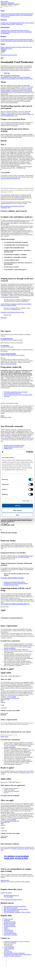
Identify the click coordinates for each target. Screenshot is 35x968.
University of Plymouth (10, 941)
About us (6, 929)
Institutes (3, 22)
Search (3, 4)
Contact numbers (9, 932)
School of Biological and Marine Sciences (11, 899)
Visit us (6, 950)
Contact (10, 48)
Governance (18, 47)
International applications (16, 618)
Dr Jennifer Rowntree (7, 338)
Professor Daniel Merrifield (8, 354)
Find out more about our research (10, 297)
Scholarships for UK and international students (16, 583)
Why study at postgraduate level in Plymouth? (16, 392)
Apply (17, 78)
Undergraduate (9, 13)
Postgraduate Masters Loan (25, 556)
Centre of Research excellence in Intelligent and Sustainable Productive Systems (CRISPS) (16, 90)
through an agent (25, 772)
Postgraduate (16, 13)
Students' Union (8, 448)
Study (3, 11)
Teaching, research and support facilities (14, 445)
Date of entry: (4, 676)
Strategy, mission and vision (8, 47)
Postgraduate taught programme (9, 55)
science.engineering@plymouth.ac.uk (10, 178)
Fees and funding (11, 78)
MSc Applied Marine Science (11, 910)
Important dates (28, 15)
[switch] (30, 484)
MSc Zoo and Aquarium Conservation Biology (16, 909)
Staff (2, 51)
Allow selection (17, 510)
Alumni (24, 47)
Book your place (5, 880)
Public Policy (19, 24)
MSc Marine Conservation (11, 908)
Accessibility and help (10, 933)
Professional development (26, 13)
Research (4, 20)
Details (6, 77)
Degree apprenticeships (20, 39)
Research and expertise (10, 923)
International (5, 27)
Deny (17, 515)
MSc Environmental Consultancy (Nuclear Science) (17, 912)
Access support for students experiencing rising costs (15, 604)
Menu (10, 4)
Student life (4, 15)
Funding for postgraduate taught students (14, 582)
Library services (20, 15)
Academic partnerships (17, 41)
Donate (26, 41)
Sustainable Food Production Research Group (12, 312)
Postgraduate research (15, 22)
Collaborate (31, 41)
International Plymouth (10, 921)
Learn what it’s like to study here (12, 393)
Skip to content (4, 1)
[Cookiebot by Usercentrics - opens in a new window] (26, 452)
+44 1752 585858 (11, 696)
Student (3, 50)
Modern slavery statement (10, 934)
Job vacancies (8, 951)
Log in (16, 4)
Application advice (5, 30)
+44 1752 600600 (9, 947)
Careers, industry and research (16, 77)
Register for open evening (26, 78)
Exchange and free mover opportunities (22, 32)
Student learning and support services (13, 446)
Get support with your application (10, 795)
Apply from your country (17, 30)
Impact (7, 22)
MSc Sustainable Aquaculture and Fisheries (15, 906)
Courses (3, 13)
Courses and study (8, 919)
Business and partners (9, 924)
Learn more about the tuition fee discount (12, 578)
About (3, 44)
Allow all (17, 505)
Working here (4, 48)
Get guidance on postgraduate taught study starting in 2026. (16, 857)
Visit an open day (5, 16)
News (27, 47)
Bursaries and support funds (11, 585)
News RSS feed (8, 930)
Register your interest (6, 892)
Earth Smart (4, 317)
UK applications (5, 618)
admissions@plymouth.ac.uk (11, 698)
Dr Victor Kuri (5, 345)
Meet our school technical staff (8, 363)
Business (3, 36)
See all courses (4, 736)
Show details (26, 500)
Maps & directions (9, 948)
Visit (30, 47)
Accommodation (11, 15)
